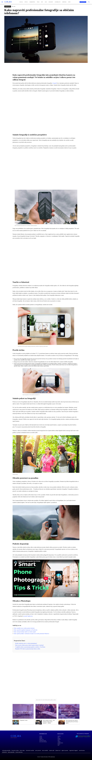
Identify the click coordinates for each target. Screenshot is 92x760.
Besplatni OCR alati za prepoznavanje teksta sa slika (27, 648)
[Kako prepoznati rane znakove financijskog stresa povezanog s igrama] (61, 722)
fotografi (54, 83)
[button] (88, 2)
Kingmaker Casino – (24, 720)
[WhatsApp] (44, 66)
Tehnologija (7, 6)
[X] (41, 66)
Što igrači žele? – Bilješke (45, 713)
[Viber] (50, 66)
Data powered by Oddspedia (83, 733)
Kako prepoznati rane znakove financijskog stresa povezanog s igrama (72, 722)
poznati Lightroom (28, 616)
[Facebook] (39, 66)
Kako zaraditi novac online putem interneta (24, 628)
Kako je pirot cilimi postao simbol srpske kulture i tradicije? (29, 645)
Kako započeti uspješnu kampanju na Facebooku (25, 630)
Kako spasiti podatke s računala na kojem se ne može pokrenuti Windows (31, 633)
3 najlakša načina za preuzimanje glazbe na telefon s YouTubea (30, 647)
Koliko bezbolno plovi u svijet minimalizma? (26, 643)
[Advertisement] (46, 112)
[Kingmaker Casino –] (16, 722)
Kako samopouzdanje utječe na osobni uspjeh (25, 631)
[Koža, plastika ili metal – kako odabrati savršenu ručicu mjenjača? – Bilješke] (38, 722)
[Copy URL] (53, 66)
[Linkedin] (47, 66)
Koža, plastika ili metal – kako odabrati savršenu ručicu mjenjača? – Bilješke (49, 722)
